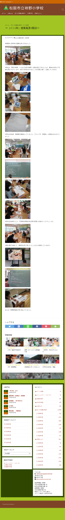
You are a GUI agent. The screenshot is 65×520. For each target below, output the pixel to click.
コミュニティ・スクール (49, 395)
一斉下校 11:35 (13, 390)
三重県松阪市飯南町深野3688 (44, 474)
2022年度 (49, 428)
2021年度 (26, 25)
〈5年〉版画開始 (11, 367)
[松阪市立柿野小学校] (24, 7)
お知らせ (10, 13)
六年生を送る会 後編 (48, 367)
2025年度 (44, 365)
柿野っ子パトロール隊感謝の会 (32, 350)
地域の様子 (49, 399)
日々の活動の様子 (20, 13)
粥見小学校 (9, 465)
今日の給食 (49, 402)
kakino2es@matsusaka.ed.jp (43, 479)
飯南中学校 (9, 466)
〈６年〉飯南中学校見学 (14, 350)
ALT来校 (11, 406)
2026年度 (49, 413)
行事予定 (30, 13)
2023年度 (27, 348)
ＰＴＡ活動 (49, 391)
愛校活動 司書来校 (15, 411)
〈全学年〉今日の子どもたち (50, 350)
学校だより (38, 13)
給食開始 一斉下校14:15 (15, 401)
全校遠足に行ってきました (32, 367)
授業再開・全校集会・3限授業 (17, 395)
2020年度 (49, 435)
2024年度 (44, 348)
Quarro (12, 504)
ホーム (4, 13)
